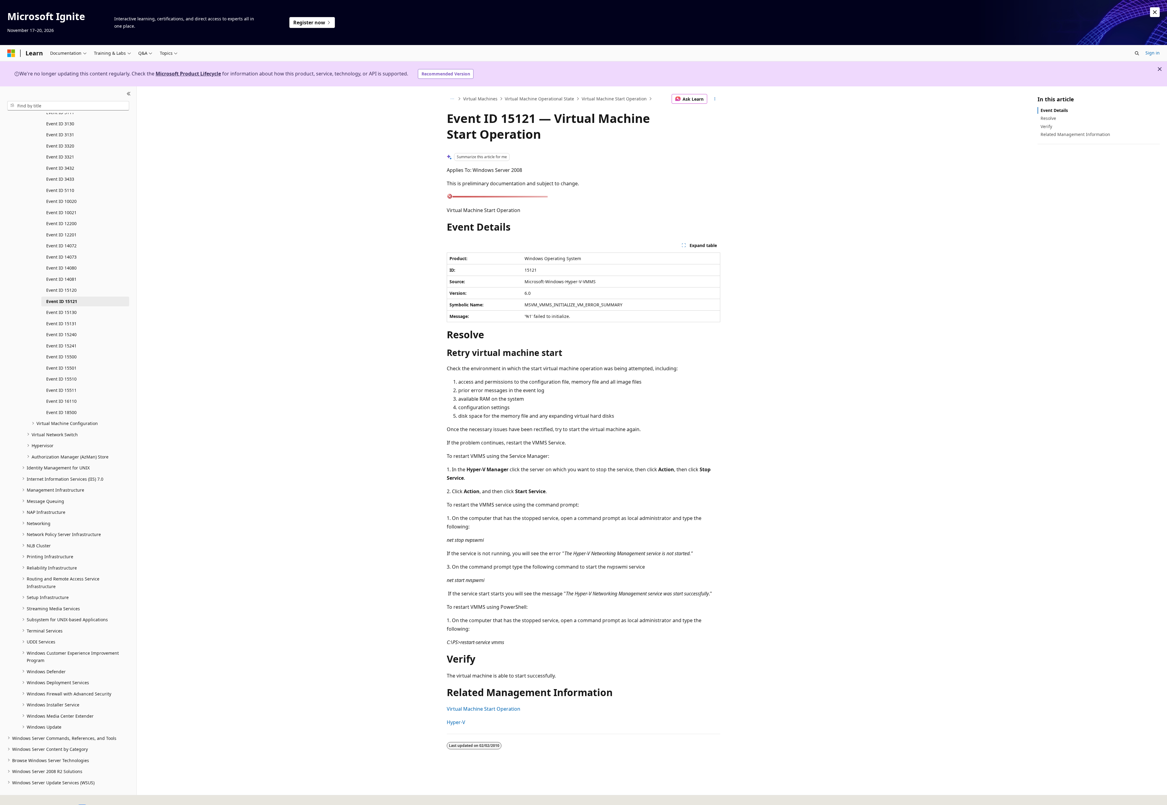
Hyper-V (456, 722)
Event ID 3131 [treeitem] (60, 135)
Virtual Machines (480, 99)
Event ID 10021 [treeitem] (61, 212)
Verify (1046, 126)
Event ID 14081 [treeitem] (61, 279)
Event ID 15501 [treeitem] (61, 368)
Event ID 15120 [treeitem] (61, 290)
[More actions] (715, 99)
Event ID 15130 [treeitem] (61, 312)
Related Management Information (1075, 134)
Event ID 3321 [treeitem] (60, 157)
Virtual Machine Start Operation (614, 99)
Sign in (1152, 53)
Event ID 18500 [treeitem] (61, 412)
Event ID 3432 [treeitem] (60, 168)
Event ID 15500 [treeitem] (61, 357)
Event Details (1054, 110)
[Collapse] (128, 94)
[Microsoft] (11, 53)
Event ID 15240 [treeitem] (61, 334)
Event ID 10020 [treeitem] (61, 201)
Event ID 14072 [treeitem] (61, 246)
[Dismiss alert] (1155, 12)
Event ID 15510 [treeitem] (61, 379)
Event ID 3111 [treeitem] (60, 112)
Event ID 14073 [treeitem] (61, 257)
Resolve (1048, 118)
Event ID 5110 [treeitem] (60, 190)
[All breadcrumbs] (452, 99)
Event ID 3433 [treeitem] (60, 179)
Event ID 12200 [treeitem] (61, 223)
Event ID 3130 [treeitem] (60, 123)
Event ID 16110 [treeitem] (61, 401)
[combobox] (68, 105)
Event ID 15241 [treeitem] (61, 345)
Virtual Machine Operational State (539, 99)
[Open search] (1137, 53)
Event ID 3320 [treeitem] (60, 145)
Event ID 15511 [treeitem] (61, 390)
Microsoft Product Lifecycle (188, 73)
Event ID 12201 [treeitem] (61, 234)
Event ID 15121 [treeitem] (61, 301)
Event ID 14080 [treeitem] (61, 268)
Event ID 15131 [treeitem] (61, 323)
